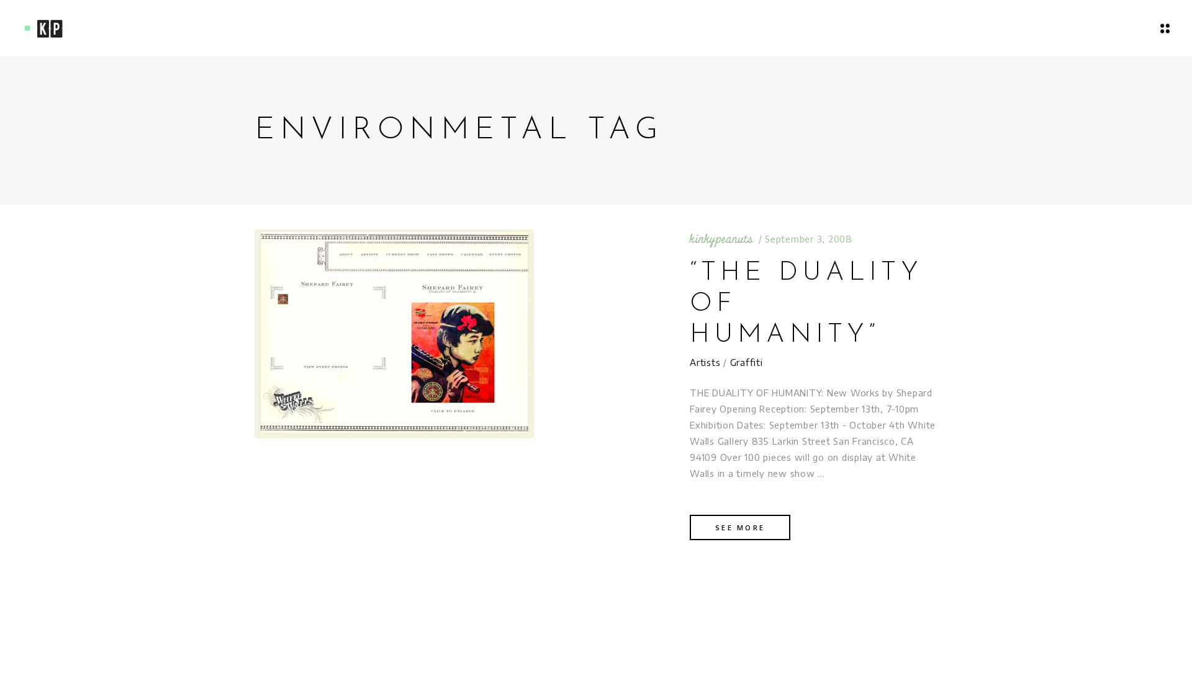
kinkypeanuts (721, 239)
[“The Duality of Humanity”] (394, 333)
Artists (705, 362)
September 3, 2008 (808, 238)
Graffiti (746, 362)
